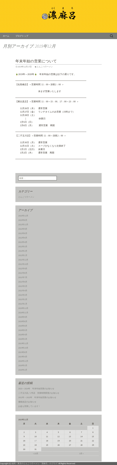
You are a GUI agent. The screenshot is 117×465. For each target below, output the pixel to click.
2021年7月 (22, 277)
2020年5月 (22, 330)
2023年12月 (23, 215)
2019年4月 (22, 356)
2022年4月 (22, 242)
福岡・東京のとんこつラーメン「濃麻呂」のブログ (35, 463)
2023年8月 (22, 220)
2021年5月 (22, 286)
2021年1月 (22, 303)
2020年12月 (23, 308)
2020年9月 (22, 317)
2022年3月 (22, 246)
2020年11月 (23, 312)
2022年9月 (22, 229)
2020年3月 (22, 339)
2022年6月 (22, 237)
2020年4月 (22, 334)
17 (36, 440)
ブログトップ (21, 36)
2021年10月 (23, 264)
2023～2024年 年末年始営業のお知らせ (36, 388)
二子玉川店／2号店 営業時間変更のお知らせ (38, 393)
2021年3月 (22, 295)
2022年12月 (23, 224)
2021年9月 (22, 268)
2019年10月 (23, 348)
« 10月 (35, 453)
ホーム (6, 36)
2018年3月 (22, 365)
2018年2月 (22, 370)
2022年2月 (22, 251)
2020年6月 (22, 325)
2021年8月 (22, 273)
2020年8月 (22, 321)
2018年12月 (23, 361)
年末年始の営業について (36, 61)
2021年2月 (22, 299)
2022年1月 (22, 255)
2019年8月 (22, 352)
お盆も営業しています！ (29, 406)
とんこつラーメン (45, 66)
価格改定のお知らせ (27, 401)
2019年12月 (23, 343)
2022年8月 (22, 233)
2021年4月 (22, 290)
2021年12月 (23, 259)
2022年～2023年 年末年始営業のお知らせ (37, 397)
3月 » (81, 453)
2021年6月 (22, 281)
